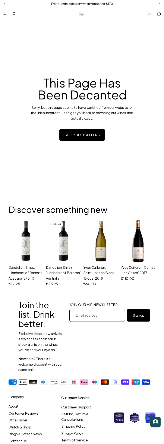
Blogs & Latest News (25, 434)
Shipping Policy (73, 426)
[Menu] (5, 14)
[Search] (14, 13)
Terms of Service (74, 440)
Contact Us (18, 441)
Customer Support (76, 407)
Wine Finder (18, 420)
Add (40, 256)
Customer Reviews (23, 413)
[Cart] (159, 13)
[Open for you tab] (155, 422)
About (13, 406)
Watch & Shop (20, 427)
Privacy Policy (72, 433)
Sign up (138, 315)
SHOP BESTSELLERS (82, 135)
